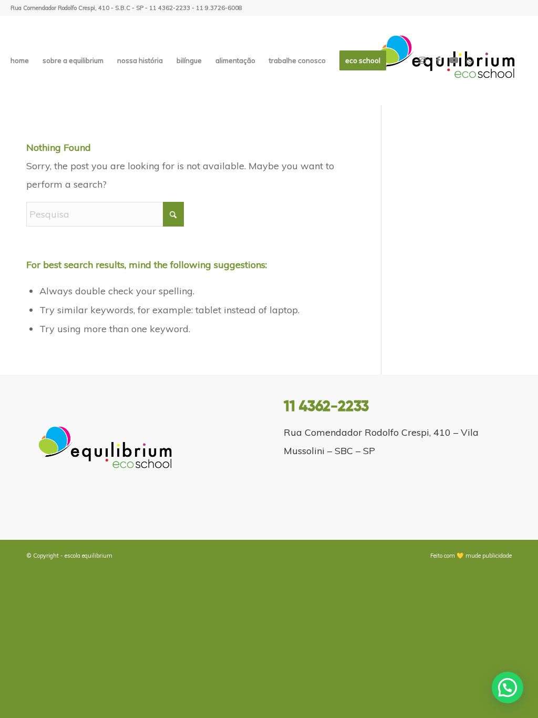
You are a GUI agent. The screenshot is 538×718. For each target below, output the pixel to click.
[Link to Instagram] (422, 60)
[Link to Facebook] (438, 60)
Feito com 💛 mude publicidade (471, 555)
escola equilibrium (88, 555)
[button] (507, 687)
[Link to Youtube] (454, 60)
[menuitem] (20, 60)
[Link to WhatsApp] (470, 60)
